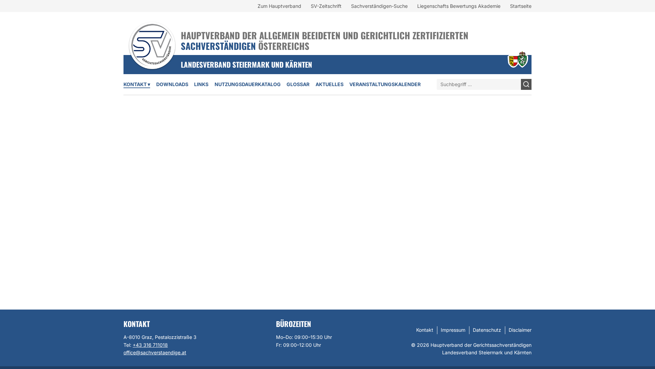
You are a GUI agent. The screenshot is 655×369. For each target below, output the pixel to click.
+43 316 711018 (150, 345)
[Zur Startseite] (152, 37)
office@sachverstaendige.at (154, 352)
